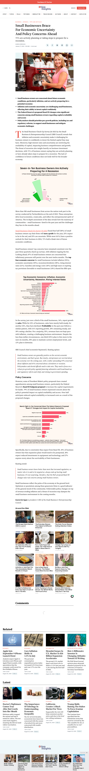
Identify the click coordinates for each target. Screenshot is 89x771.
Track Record (47, 14)
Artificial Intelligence (74, 648)
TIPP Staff (6, 671)
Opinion (25, 22)
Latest (4, 14)
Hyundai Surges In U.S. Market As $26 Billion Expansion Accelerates (54, 655)
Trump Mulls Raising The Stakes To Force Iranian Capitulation (76, 708)
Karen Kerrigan (20, 44)
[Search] (9, 8)
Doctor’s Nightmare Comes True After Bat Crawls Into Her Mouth (12, 708)
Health (5, 701)
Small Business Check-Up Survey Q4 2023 (31, 231)
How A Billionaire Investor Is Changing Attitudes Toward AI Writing (76, 655)
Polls (19, 14)
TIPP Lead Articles (36, 22)
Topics (11, 14)
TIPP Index (26, 14)
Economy (27, 648)
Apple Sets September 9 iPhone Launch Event (12, 653)
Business (18, 22)
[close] (87, 2)
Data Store (83, 14)
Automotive (50, 648)
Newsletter (36, 14)
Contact (74, 14)
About (66, 14)
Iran (68, 701)
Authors (58, 14)
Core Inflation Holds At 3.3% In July (30, 653)
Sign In (73, 8)
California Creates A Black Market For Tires (54, 706)
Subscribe (81, 8)
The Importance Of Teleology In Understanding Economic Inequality (32, 709)
